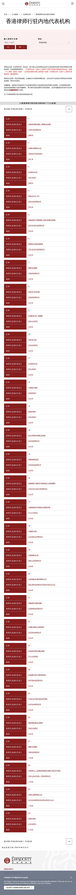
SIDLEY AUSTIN (34, 292)
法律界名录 (27, 14)
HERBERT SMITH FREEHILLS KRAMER (41, 483)
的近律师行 (32, 417)
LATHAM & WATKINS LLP (37, 579)
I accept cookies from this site (19, 887)
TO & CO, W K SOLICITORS (37, 699)
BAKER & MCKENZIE (35, 244)
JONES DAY (32, 531)
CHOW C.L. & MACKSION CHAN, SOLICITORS (44, 771)
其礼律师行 (32, 178)
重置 (20, 47)
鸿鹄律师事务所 (33, 273)
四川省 (30, 207)
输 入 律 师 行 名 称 (10, 39)
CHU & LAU (32, 340)
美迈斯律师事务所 (34, 633)
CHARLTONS (32, 388)
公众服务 (15, 14)
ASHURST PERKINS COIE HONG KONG (42, 220)
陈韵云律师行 (33, 321)
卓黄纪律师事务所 (34, 130)
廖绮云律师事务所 (34, 561)
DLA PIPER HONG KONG (36, 436)
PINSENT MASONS (35, 603)
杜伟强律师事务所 (34, 704)
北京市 (30, 231)
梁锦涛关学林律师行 (35, 154)
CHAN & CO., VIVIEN (35, 316)
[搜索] (3, 3)
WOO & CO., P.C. (34, 196)
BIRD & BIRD (32, 268)
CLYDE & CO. (33, 172)
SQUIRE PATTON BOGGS (37, 675)
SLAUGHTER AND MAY (36, 651)
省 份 (40, 39)
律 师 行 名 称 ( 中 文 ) (13, 130)
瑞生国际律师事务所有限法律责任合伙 (41, 585)
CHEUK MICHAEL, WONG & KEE (39, 124)
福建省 (30, 135)
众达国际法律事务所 (35, 537)
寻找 (8, 47)
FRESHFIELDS (33, 459)
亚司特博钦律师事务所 (36, 226)
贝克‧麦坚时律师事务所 (36, 249)
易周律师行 (32, 393)
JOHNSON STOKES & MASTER (39, 507)
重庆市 (30, 183)
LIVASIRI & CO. (33, 555)
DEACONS (32, 412)
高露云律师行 (33, 728)
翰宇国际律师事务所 (35, 680)
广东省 (30, 758)
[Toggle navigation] (72, 3)
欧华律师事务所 (33, 441)
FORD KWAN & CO (34, 148)
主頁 (5, 14)
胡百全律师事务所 (34, 202)
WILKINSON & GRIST (35, 723)
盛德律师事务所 (33, 297)
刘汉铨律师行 (33, 345)
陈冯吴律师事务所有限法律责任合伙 (41, 800)
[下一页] (69, 109)
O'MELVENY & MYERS (36, 627)
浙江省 (30, 159)
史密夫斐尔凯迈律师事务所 (37, 489)
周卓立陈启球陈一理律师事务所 (39, 776)
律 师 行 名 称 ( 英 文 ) (13, 124)
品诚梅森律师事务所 (35, 609)
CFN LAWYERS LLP (35, 795)
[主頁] (38, 5)
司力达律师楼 (33, 656)
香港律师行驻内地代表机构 (45, 14)
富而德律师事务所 (34, 465)
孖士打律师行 (33, 513)
